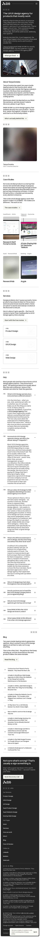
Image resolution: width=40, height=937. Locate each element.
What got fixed (10, 55)
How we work (7, 832)
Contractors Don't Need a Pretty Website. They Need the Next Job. (18, 869)
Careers (28, 925)
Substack (6, 860)
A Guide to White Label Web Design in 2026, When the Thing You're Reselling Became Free (19, 879)
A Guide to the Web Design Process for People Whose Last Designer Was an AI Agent (18, 906)
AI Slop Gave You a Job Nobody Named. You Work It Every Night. (19, 888)
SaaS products (8, 87)
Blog (4, 840)
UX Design (6, 804)
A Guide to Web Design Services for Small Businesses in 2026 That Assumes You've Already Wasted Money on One (19, 896)
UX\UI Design (7, 800)
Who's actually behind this (14, 118)
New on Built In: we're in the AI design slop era (18, 892)
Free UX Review (8, 844)
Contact (6, 933)
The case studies (11, 208)
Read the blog (10, 659)
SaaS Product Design (10, 808)
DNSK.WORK (16, 522)
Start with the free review (14, 320)
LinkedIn (5, 852)
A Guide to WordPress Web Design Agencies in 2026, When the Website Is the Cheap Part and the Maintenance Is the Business (20, 874)
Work (5, 824)
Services (6, 828)
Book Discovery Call (12, 777)
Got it (35, 932)
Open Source (19, 925)
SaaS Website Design (10, 812)
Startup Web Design (9, 816)
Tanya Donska (8, 47)
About (5, 836)
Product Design (8, 796)
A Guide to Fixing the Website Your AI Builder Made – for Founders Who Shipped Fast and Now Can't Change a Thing (20, 884)
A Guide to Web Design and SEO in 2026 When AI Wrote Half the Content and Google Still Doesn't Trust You (18, 902)
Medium (5, 856)
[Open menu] (36, 4)
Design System (8, 925)
